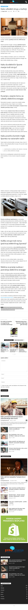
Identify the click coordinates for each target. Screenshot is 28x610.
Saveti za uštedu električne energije (7, 309)
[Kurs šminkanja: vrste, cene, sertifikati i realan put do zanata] (4, 436)
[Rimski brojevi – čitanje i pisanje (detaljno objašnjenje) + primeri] (4, 496)
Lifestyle (5, 4)
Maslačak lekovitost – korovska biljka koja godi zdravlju (21, 323)
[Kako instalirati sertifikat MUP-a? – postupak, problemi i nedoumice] (4, 490)
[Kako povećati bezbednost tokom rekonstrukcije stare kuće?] (14, 406)
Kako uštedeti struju (5, 308)
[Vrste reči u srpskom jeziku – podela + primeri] (4, 503)
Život (9, 4)
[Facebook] (2, 14)
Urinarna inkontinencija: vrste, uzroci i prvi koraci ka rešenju (18, 449)
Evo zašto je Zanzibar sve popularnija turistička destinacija (6, 323)
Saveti (2, 592)
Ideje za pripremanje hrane (16, 307)
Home (2, 4)
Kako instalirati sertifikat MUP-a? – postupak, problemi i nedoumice (17, 488)
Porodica (2, 598)
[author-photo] (14, 331)
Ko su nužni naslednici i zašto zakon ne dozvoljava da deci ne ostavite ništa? (14, 350)
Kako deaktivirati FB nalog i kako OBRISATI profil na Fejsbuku (17, 509)
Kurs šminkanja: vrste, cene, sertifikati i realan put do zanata (17, 435)
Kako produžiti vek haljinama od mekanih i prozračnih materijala (5, 350)
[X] (5, 14)
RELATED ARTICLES (8, 340)
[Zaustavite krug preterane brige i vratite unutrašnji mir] (4, 429)
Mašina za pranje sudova (18, 308)
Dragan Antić (4, 11)
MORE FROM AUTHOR (19, 340)
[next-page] (15, 354)
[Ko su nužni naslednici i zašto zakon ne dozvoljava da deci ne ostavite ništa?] (14, 345)
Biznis (2, 594)
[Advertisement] (14, 174)
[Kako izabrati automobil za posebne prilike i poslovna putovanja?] (23, 345)
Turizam (2, 596)
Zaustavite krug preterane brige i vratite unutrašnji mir (17, 428)
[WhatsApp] (12, 14)
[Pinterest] (8, 14)
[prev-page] (13, 354)
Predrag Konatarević (5, 420)
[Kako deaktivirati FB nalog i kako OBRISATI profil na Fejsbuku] (4, 510)
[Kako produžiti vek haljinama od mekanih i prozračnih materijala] (5, 345)
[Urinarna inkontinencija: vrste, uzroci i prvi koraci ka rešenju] (4, 450)
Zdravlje (2, 588)
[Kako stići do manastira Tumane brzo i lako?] (14, 466)
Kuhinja (11, 308)
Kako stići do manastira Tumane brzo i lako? (13, 478)
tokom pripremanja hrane (7, 297)
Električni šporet (7, 307)
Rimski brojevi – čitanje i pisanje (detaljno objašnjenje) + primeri (17, 495)
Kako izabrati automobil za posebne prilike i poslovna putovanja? (23, 350)
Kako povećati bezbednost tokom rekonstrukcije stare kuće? (12, 417)
